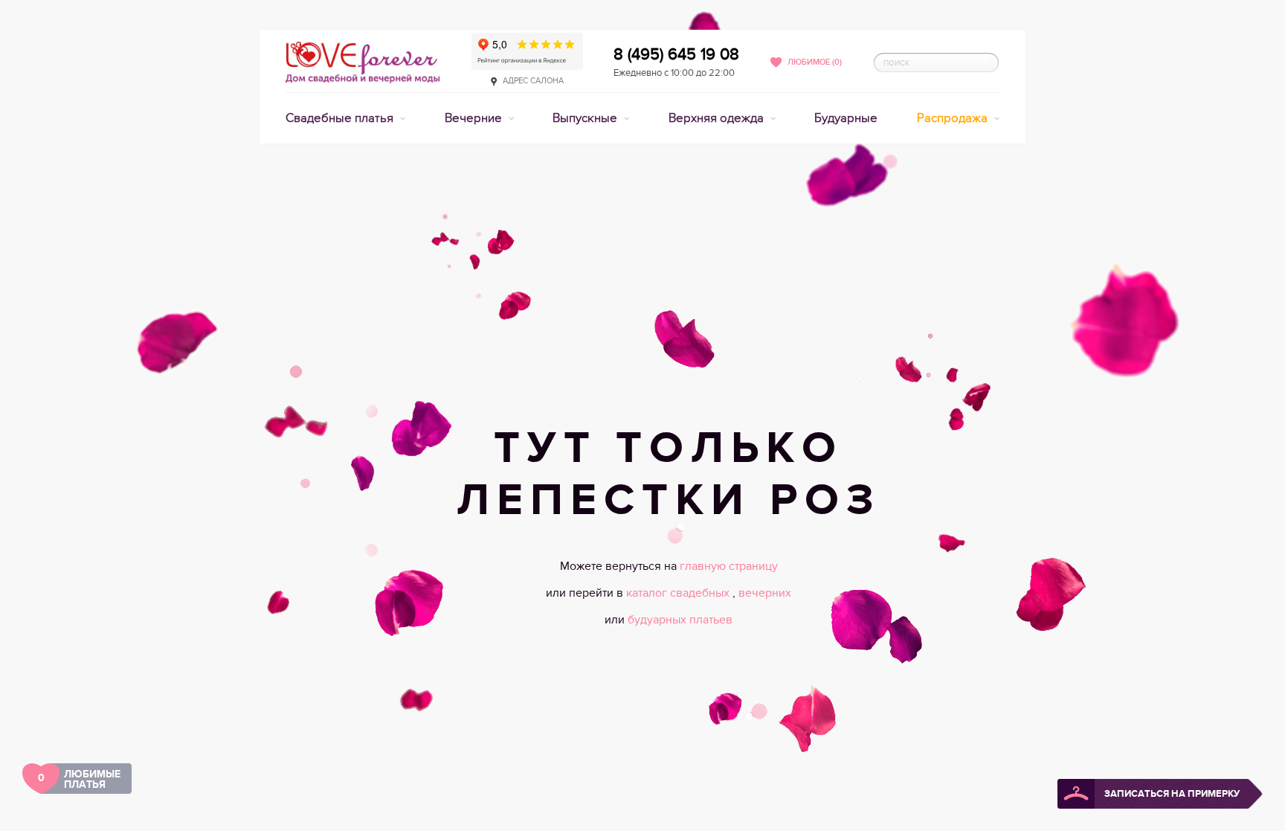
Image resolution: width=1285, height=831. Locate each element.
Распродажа (954, 118)
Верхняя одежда (718, 118)
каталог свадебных (679, 592)
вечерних (764, 592)
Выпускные (586, 118)
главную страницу (729, 566)
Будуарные (845, 118)
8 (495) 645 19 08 (676, 54)
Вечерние (475, 118)
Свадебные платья (341, 118)
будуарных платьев (680, 619)
